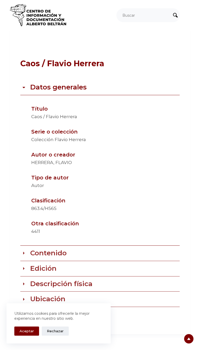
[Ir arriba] (188, 338)
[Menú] (187, 15)
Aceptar (27, 331)
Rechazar (55, 331)
